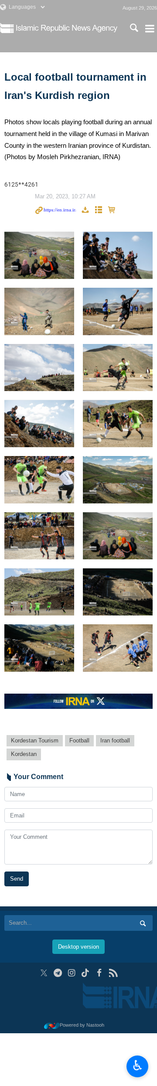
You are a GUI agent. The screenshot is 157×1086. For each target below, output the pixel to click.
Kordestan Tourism (34, 740)
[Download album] (85, 210)
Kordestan (24, 754)
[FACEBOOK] (99, 972)
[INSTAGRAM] (72, 972)
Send (16, 878)
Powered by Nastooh (82, 1025)
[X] (44, 972)
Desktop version (78, 946)
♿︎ (137, 1065)
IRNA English (66, 28)
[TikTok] (86, 972)
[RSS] (113, 972)
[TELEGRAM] (58, 972)
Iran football (115, 740)
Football (79, 740)
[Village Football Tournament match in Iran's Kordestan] (39, 255)
